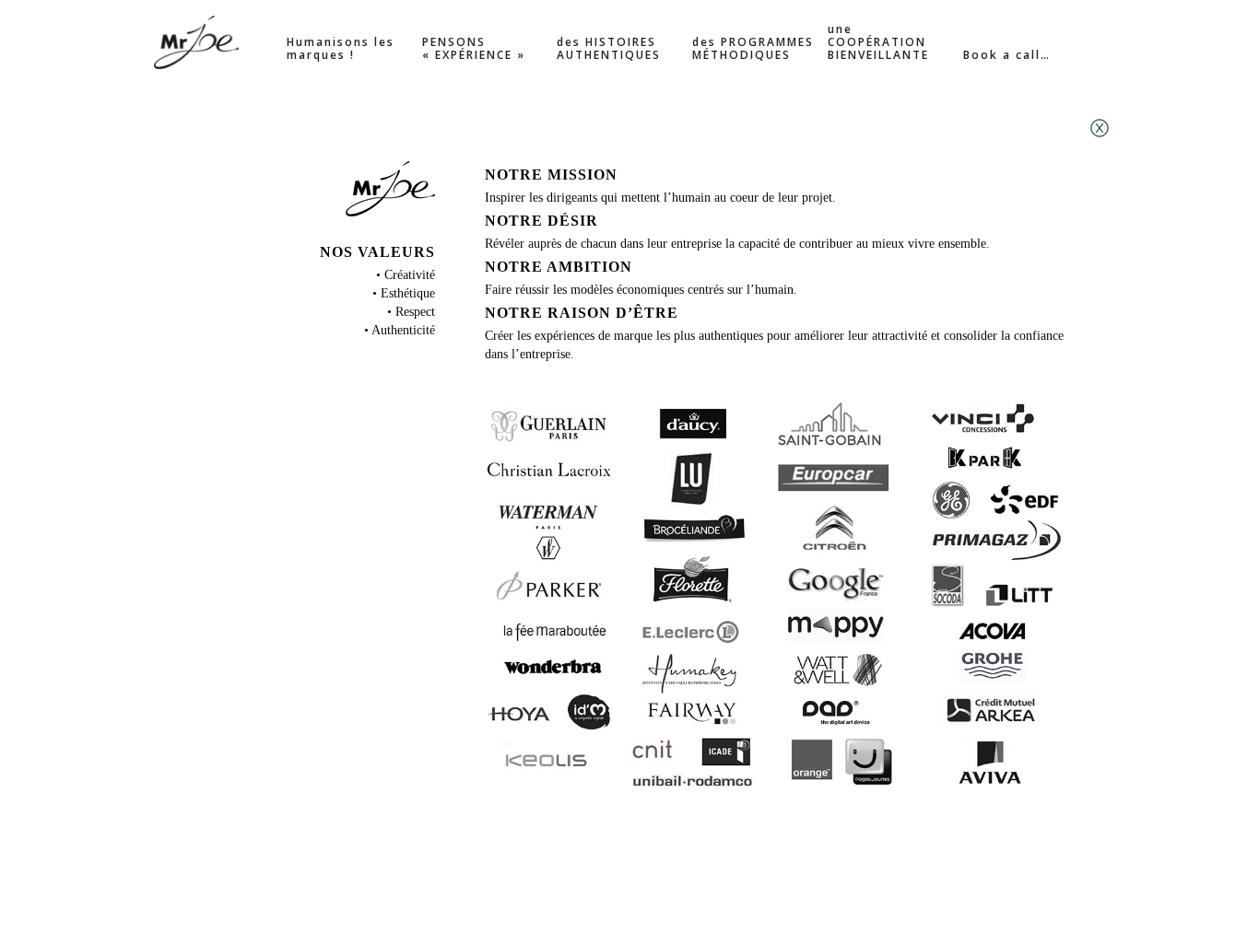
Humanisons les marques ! (340, 49)
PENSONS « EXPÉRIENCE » (473, 49)
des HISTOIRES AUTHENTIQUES (609, 49)
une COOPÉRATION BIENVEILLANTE (878, 43)
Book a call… (1007, 56)
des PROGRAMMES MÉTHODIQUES (753, 49)
